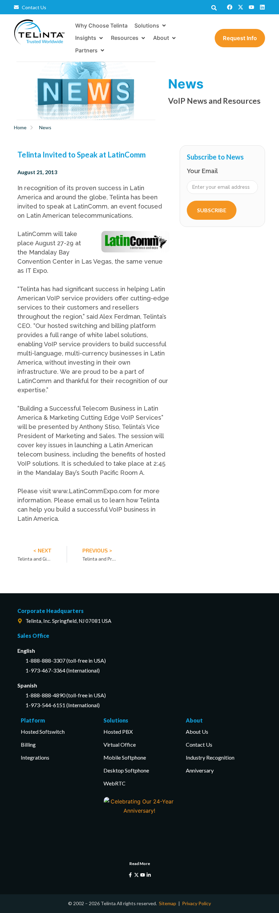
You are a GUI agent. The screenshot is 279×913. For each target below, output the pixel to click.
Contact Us (199, 744)
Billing (28, 744)
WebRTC (114, 783)
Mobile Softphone (124, 757)
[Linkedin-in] (148, 875)
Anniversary (200, 770)
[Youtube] (251, 7)
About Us (197, 731)
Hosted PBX (118, 731)
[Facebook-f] (130, 875)
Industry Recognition (210, 757)
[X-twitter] (240, 7)
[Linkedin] (262, 7)
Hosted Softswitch (43, 731)
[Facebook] (229, 7)
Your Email (202, 171)
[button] (150, 25)
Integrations (35, 757)
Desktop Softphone (126, 770)
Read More (139, 863)
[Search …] (214, 7)
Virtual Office (119, 744)
